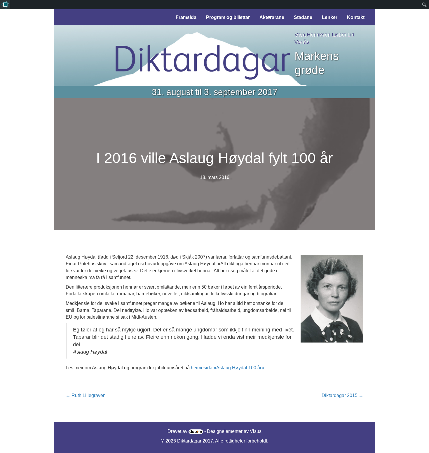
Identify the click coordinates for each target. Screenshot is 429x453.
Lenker (329, 17)
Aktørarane (271, 17)
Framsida (186, 17)
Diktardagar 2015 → (342, 395)
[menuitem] (5, 4)
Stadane (303, 17)
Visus (255, 431)
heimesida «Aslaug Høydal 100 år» (227, 367)
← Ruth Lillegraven (86, 395)
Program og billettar (228, 17)
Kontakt (356, 17)
